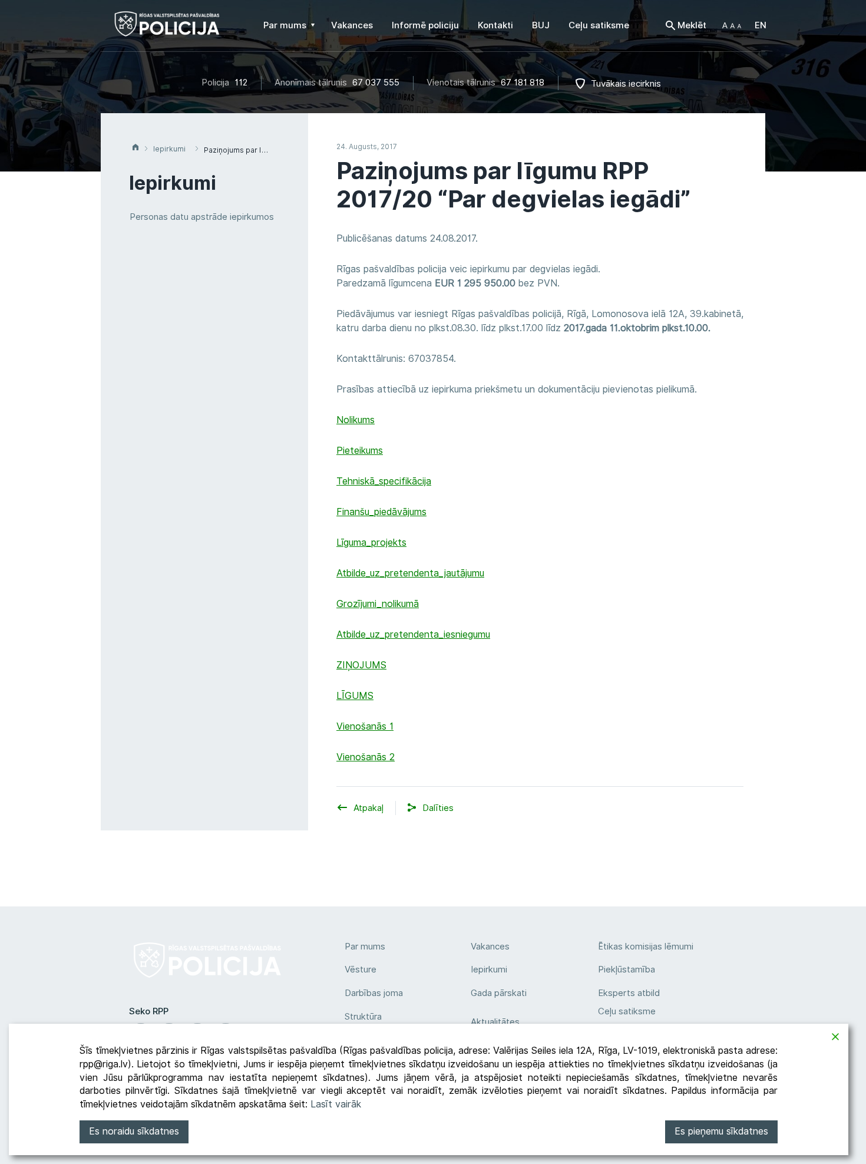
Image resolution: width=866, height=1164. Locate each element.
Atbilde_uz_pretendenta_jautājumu (410, 573)
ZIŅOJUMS (361, 665)
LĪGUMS (354, 695)
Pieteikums (359, 450)
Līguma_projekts (371, 542)
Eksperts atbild (629, 993)
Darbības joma (374, 993)
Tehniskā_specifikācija (383, 481)
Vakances (490, 946)
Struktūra (363, 1016)
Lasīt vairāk (335, 1104)
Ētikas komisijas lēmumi (645, 946)
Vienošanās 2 (365, 757)
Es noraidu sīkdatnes (134, 1131)
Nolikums (355, 420)
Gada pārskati (499, 993)
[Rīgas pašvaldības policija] (167, 29)
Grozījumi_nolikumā (377, 603)
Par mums (365, 946)
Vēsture (360, 969)
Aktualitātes (495, 1022)
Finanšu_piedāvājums (381, 511)
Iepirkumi (489, 969)
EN (760, 25)
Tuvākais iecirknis (626, 83)
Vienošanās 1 (365, 726)
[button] (731, 25)
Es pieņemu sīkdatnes (721, 1131)
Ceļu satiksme (627, 1011)
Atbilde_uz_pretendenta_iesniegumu (413, 634)
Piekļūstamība (626, 969)
